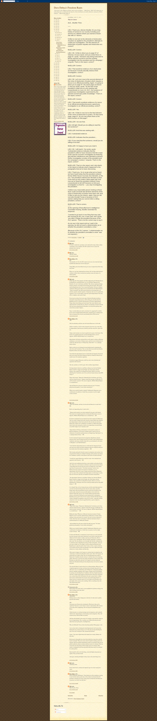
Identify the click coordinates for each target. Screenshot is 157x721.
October (58, 35)
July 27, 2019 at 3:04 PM (73, 249)
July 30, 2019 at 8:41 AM (74, 315)
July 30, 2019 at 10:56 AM (74, 400)
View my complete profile (59, 121)
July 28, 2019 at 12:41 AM (74, 256)
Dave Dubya (58, 84)
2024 (56, 23)
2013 (56, 71)
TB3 (71, 279)
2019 (56, 31)
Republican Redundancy (60, 52)
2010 (56, 75)
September (58, 37)
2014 (56, 69)
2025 (56, 21)
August (57, 39)
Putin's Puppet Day (59, 50)
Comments (58, 712)
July (57, 40)
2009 (56, 77)
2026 (56, 19)
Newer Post (70, 695)
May (57, 55)
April (57, 56)
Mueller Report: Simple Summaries (60, 48)
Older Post (100, 695)
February (58, 59)
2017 (56, 64)
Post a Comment (72, 692)
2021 (56, 27)
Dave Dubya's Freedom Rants (68, 7)
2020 (56, 29)
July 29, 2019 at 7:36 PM (73, 276)
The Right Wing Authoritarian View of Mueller (61, 45)
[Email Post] (83, 237)
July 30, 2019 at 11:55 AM (74, 501)
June (57, 53)
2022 (56, 26)
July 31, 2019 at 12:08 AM (74, 683)
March (57, 58)
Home (85, 695)
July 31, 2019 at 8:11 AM (74, 689)
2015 (56, 67)
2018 (56, 63)
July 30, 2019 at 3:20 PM (73, 591)
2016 (56, 66)
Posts (57, 709)
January (58, 61)
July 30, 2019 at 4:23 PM (73, 660)
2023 (56, 24)
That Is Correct (59, 42)
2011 (56, 74)
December (58, 32)
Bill (70, 243)
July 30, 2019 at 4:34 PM (73, 671)
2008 (56, 78)
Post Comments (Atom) (79, 698)
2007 (56, 80)
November (58, 34)
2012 (56, 72)
